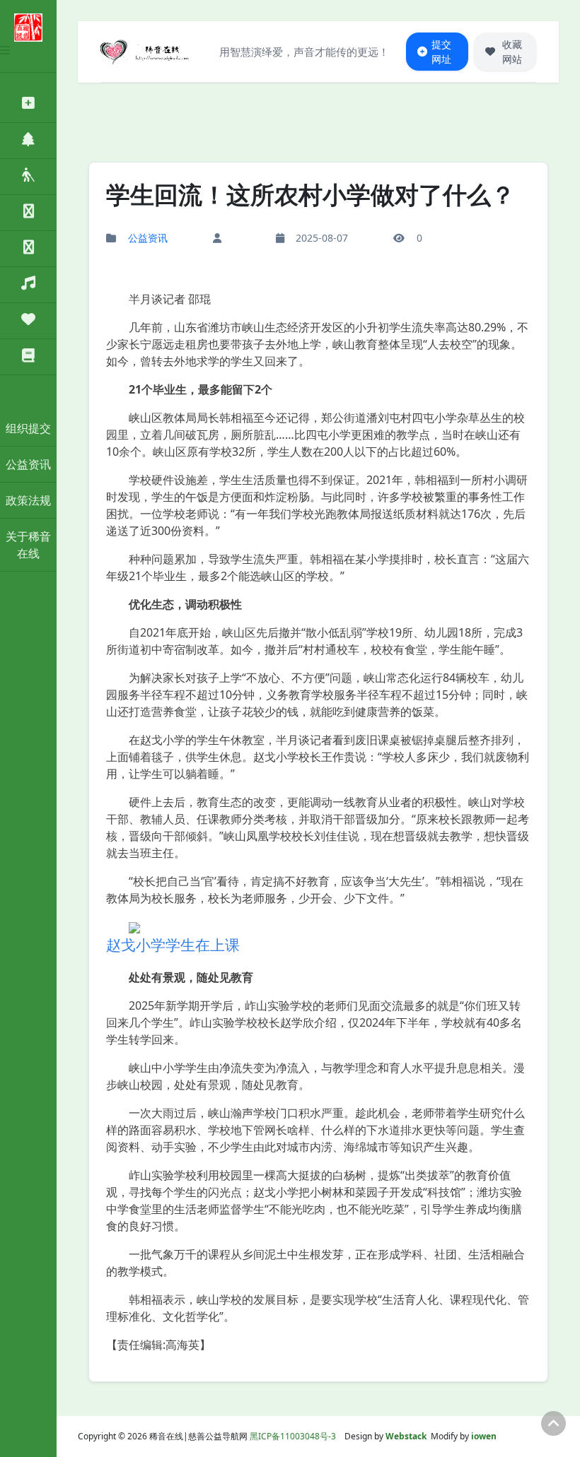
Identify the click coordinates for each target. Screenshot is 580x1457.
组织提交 (28, 428)
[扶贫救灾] (28, 321)
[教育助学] (28, 357)
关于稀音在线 (28, 545)
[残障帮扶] (28, 177)
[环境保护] (28, 141)
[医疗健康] (28, 105)
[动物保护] (28, 213)
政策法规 (28, 500)
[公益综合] (28, 285)
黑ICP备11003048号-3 (293, 1436)
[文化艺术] (28, 249)
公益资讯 (28, 464)
